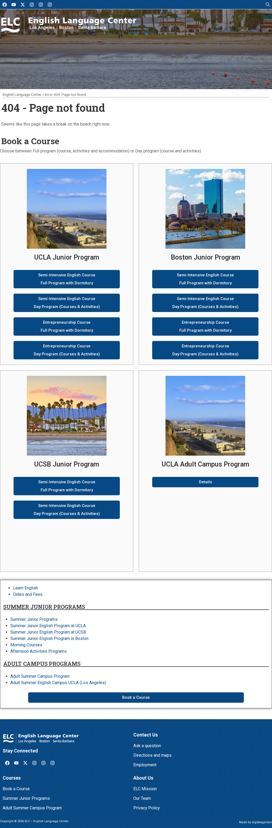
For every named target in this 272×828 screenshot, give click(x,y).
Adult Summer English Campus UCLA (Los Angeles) (58, 682)
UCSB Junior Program (66, 464)
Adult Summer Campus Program (40, 676)
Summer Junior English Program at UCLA (48, 625)
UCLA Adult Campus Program (205, 464)
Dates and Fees (27, 594)
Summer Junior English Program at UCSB (48, 632)
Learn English (25, 587)
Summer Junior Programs (34, 619)
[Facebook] (4, 4)
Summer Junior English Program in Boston (49, 638)
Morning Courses (26, 644)
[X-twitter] (22, 4)
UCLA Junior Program (66, 257)
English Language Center (22, 94)
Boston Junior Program (205, 257)
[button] (267, 4)
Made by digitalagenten (255, 822)
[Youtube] (13, 4)
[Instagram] (31, 4)
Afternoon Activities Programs (38, 651)
